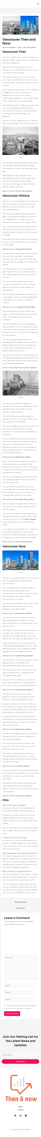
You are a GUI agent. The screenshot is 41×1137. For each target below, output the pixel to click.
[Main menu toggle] (38, 4)
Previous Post (20, 902)
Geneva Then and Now (23, 796)
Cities (19, 47)
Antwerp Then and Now (24, 542)
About (20, 1107)
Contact (20, 1110)
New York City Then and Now (26, 368)
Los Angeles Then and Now (25, 307)
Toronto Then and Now (23, 191)
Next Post (20, 908)
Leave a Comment (8, 47)
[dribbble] (26, 1116)
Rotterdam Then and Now (24, 499)
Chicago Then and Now (23, 249)
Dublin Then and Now (23, 457)
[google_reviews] (21, 1116)
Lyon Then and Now (22, 766)
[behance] (15, 1116)
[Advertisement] (20, 941)
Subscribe (20, 1061)
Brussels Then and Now (23, 613)
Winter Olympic (30, 519)
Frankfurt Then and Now (24, 656)
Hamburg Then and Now (24, 690)
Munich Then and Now (23, 729)
